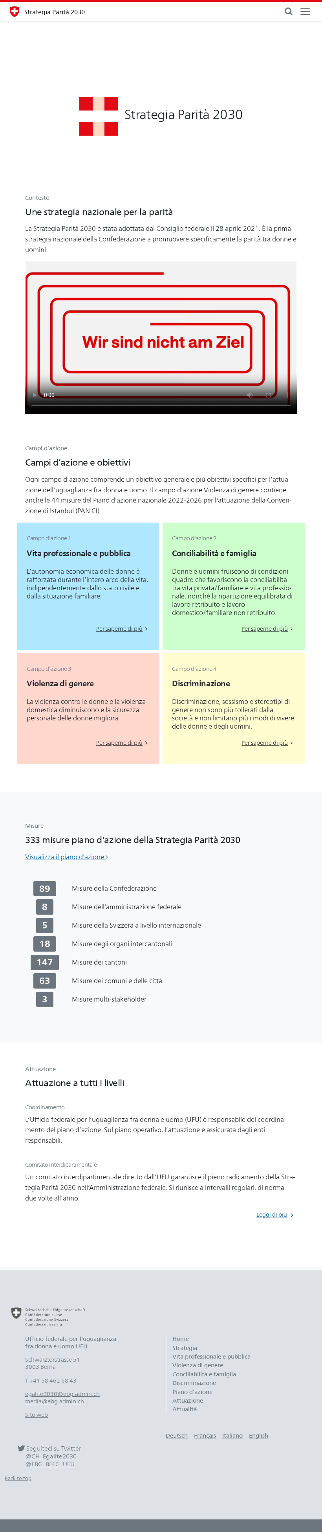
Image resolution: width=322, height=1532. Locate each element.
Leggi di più (271, 1214)
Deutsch (177, 1435)
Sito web (36, 1414)
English (258, 1435)
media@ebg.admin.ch (54, 1401)
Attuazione (187, 1400)
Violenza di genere (197, 1365)
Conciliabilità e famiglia (204, 1374)
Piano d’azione (192, 1392)
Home (180, 1338)
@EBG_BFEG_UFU (50, 1464)
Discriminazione (194, 1383)
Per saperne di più (119, 628)
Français (205, 1435)
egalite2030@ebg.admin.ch (62, 1394)
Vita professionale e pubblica (211, 1356)
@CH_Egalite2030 (51, 1456)
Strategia (184, 1348)
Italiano (232, 1435)
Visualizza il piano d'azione (65, 857)
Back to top (18, 1478)
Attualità (184, 1409)
